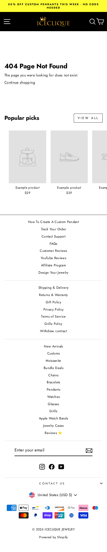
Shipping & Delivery (53, 287)
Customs (53, 353)
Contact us (52, 483)
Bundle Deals (53, 367)
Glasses (53, 404)
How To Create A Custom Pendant (53, 221)
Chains (53, 375)
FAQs (53, 243)
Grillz (53, 411)
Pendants (53, 389)
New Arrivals (53, 346)
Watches (53, 396)
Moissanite (53, 360)
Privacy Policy (53, 309)
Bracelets (53, 382)
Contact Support (53, 236)
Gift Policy (53, 302)
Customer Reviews (53, 250)
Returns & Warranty (53, 294)
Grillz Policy (53, 323)
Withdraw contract (53, 330)
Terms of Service (53, 316)
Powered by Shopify (53, 537)
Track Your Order (53, 229)
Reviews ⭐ (53, 432)
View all (88, 118)
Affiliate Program (53, 265)
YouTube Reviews (53, 257)
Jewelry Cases (53, 425)
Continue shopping (19, 82)
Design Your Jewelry (53, 272)
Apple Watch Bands (53, 418)
